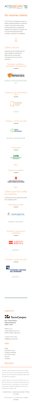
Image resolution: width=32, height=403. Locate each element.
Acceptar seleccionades (18, 392)
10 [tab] (22, 80)
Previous (3, 75)
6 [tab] (14, 80)
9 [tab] (20, 80)
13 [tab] (15, 83)
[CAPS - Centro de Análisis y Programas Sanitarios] (18, 75)
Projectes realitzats (10, 352)
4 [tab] (11, 80)
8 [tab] (18, 80)
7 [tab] (16, 80)
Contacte (7, 358)
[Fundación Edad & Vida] (19, 104)
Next (28, 75)
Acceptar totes (6, 392)
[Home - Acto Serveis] (14, 7)
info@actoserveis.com (11, 339)
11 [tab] (24, 80)
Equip (6, 348)
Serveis (7, 356)
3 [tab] (9, 80)
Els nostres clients (10, 354)
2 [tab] (7, 80)
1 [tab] (5, 80)
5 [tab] (13, 80)
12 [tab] (26, 80)
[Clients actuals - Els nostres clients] (16, 39)
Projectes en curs (10, 350)
